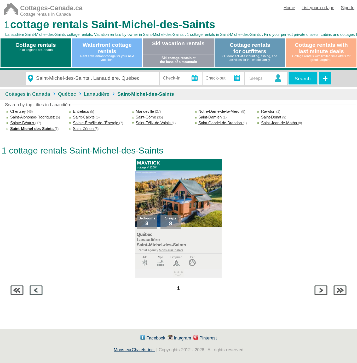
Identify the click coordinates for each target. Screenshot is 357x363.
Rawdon (268, 111)
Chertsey (18, 111)
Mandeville (145, 111)
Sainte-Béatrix (22, 123)
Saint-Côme (146, 117)
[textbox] (95, 78)
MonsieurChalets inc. (134, 349)
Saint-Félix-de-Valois (154, 123)
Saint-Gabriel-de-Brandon (220, 123)
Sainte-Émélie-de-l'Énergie (96, 123)
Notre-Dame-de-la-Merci (219, 111)
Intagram (182, 338)
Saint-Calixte (84, 117)
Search (303, 78)
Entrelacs (81, 111)
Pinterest (208, 338)
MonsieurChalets (171, 250)
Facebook (155, 338)
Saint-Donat (271, 117)
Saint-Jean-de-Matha (279, 123)
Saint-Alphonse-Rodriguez (33, 117)
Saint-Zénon (84, 128)
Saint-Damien (210, 117)
